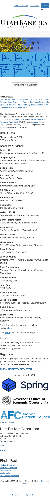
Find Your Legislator (8, 467)
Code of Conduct (21, 5)
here (10, 328)
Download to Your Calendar (25, 84)
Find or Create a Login (9, 465)
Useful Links (5, 473)
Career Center (6, 470)
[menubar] (27, 5)
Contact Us (34, 5)
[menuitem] (22, 5)
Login (45, 5)
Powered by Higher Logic (25, 495)
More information (7, 422)
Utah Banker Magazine (9, 475)
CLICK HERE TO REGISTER (16, 369)
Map (2, 445)
